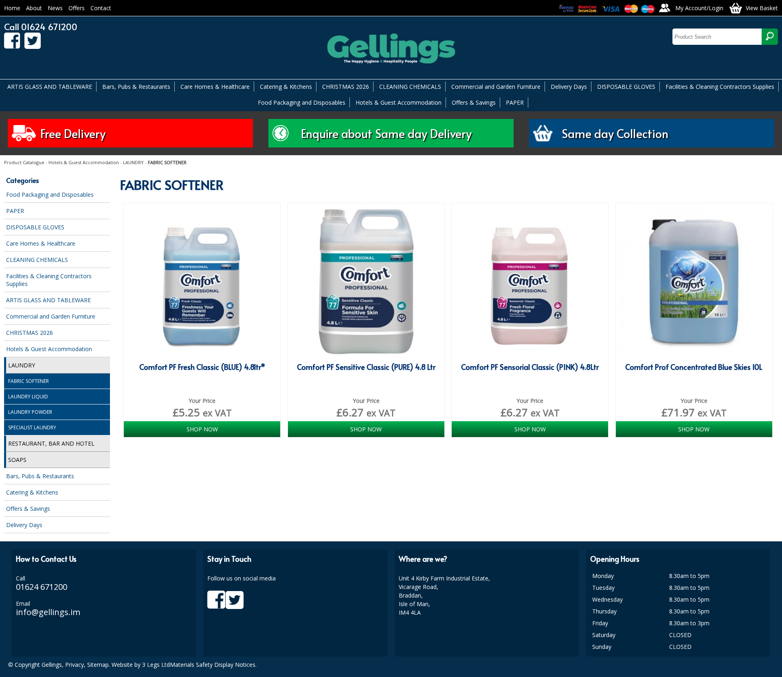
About (34, 8)
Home (12, 8)
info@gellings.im (48, 612)
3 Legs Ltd (156, 664)
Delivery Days (569, 86)
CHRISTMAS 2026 (345, 86)
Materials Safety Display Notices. (213, 664)
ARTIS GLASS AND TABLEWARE (49, 86)
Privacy (74, 664)
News (55, 8)
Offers (76, 8)
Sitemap (98, 664)
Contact (100, 8)
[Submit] (770, 37)
